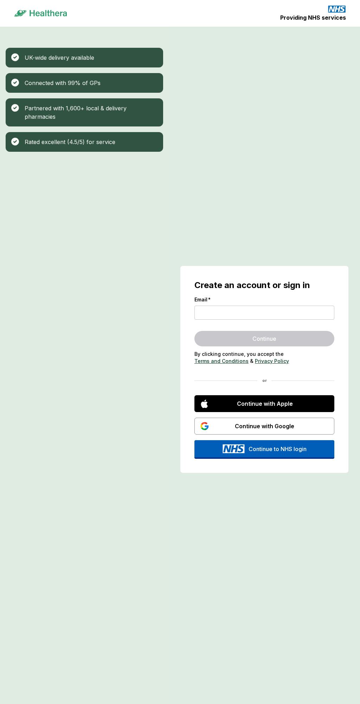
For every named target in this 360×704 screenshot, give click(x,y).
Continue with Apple (265, 403)
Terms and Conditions (221, 361)
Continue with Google (264, 426)
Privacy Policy (272, 361)
